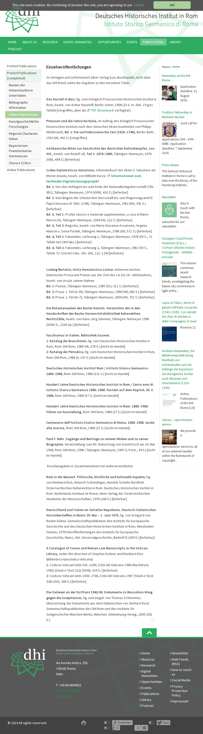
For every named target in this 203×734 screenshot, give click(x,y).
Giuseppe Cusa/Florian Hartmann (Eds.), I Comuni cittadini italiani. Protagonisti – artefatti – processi (178, 247)
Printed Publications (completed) (22, 75)
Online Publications (21, 170)
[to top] (149, 632)
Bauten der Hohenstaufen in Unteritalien (21, 90)
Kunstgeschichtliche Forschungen (24, 124)
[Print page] (83, 723)
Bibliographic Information (18, 105)
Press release (170, 165)
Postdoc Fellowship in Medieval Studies (177, 114)
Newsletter (169, 197)
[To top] (152, 620)
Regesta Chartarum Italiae (23, 136)
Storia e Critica (20, 163)
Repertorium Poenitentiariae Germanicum (20, 150)
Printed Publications (22, 66)
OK (172, 5)
